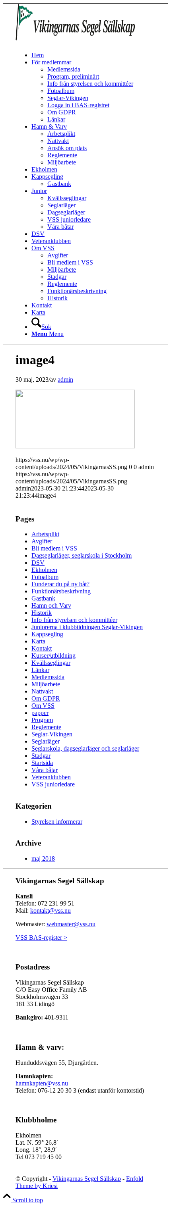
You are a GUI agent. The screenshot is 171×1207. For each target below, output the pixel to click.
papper (40, 712)
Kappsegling (47, 634)
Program (42, 719)
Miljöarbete (45, 684)
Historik (41, 612)
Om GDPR (45, 698)
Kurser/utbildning (53, 655)
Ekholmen (44, 569)
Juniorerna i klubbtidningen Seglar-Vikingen (87, 627)
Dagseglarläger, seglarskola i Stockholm (81, 555)
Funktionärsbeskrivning (61, 591)
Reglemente (46, 727)
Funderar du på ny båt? (60, 584)
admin (65, 379)
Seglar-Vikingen (51, 734)
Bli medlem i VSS (54, 548)
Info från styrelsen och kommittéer (74, 619)
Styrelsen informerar (56, 821)
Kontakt (41, 648)
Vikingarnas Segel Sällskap (86, 1178)
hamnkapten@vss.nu (42, 1083)
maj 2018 (43, 858)
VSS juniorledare (53, 784)
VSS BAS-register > (41, 937)
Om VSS (42, 705)
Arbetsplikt (45, 534)
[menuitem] (93, 55)
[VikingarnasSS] (75, 41)
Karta (38, 641)
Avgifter (41, 541)
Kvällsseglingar (50, 662)
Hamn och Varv (51, 605)
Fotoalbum (44, 577)
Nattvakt (42, 691)
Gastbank (43, 598)
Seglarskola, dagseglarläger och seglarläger (85, 748)
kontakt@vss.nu (50, 910)
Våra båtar (44, 770)
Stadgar (41, 755)
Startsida (42, 762)
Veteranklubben (51, 777)
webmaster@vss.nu (71, 924)
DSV (38, 562)
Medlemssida (47, 677)
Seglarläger (45, 741)
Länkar (40, 669)
